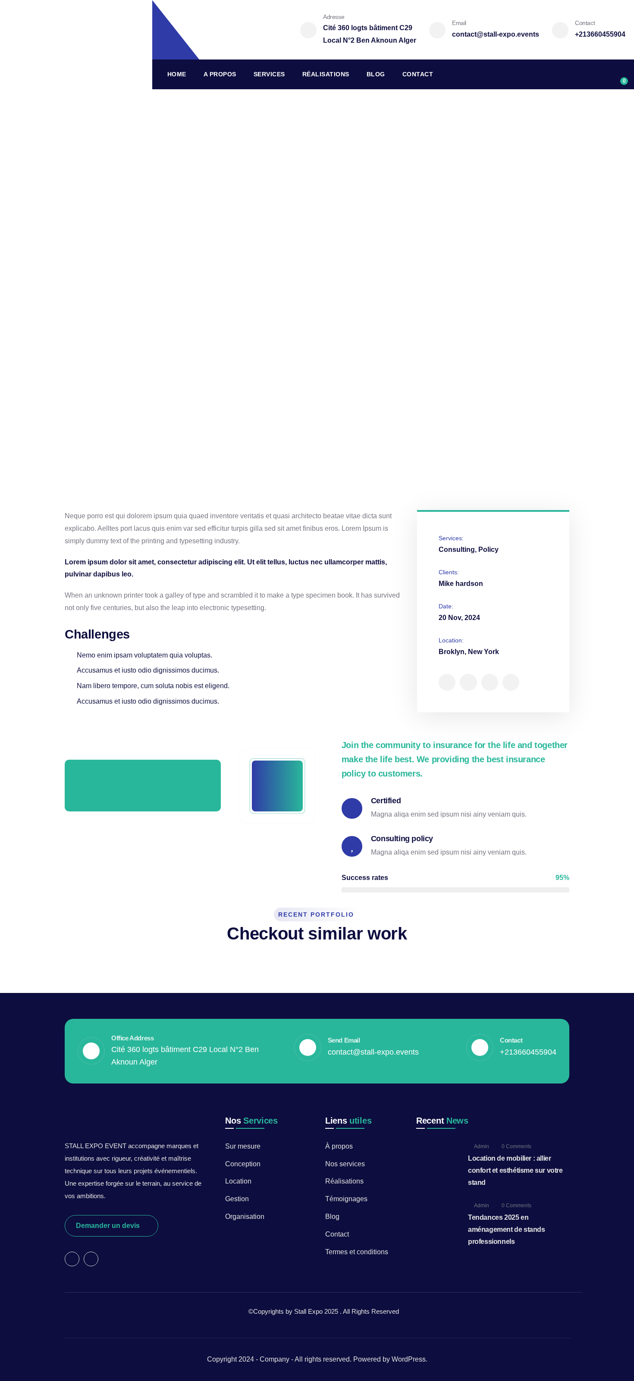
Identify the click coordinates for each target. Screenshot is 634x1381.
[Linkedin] (510, 682)
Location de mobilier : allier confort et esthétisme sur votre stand (515, 1170)
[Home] (76, 44)
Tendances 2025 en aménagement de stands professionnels (506, 1229)
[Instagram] (489, 682)
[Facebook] (468, 682)
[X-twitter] (447, 682)
